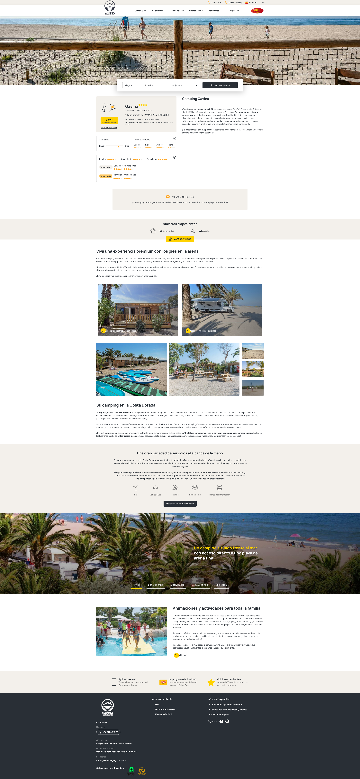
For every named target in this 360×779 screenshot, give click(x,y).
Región (233, 10)
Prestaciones (195, 10)
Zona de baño (178, 10)
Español (253, 2)
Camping (139, 10)
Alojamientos (157, 10)
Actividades (214, 10)
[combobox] (185, 85)
